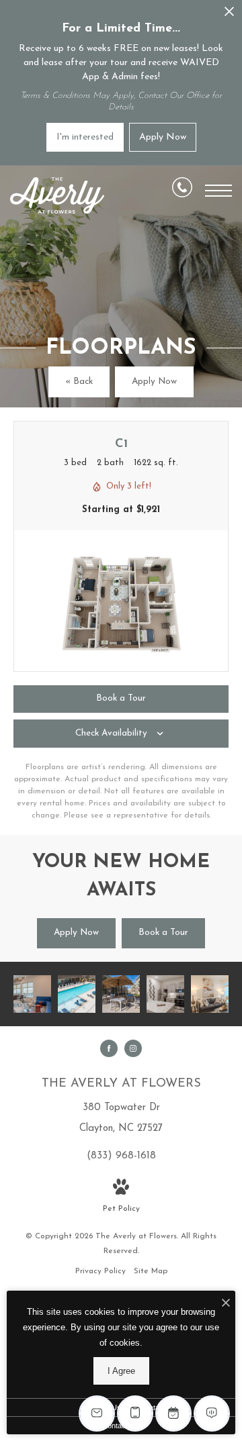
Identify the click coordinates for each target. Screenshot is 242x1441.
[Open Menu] (218, 191)
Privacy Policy (100, 1271)
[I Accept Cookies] (226, 1304)
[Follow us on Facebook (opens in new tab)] (109, 1048)
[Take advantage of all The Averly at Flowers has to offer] (121, 994)
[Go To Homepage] (57, 195)
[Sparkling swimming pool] (76, 994)
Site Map (150, 1271)
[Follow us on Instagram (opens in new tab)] (133, 1048)
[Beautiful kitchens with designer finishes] (165, 994)
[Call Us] (182, 190)
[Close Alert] (229, 15)
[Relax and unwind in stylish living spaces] (210, 994)
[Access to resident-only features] (32, 994)
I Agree (121, 1371)
